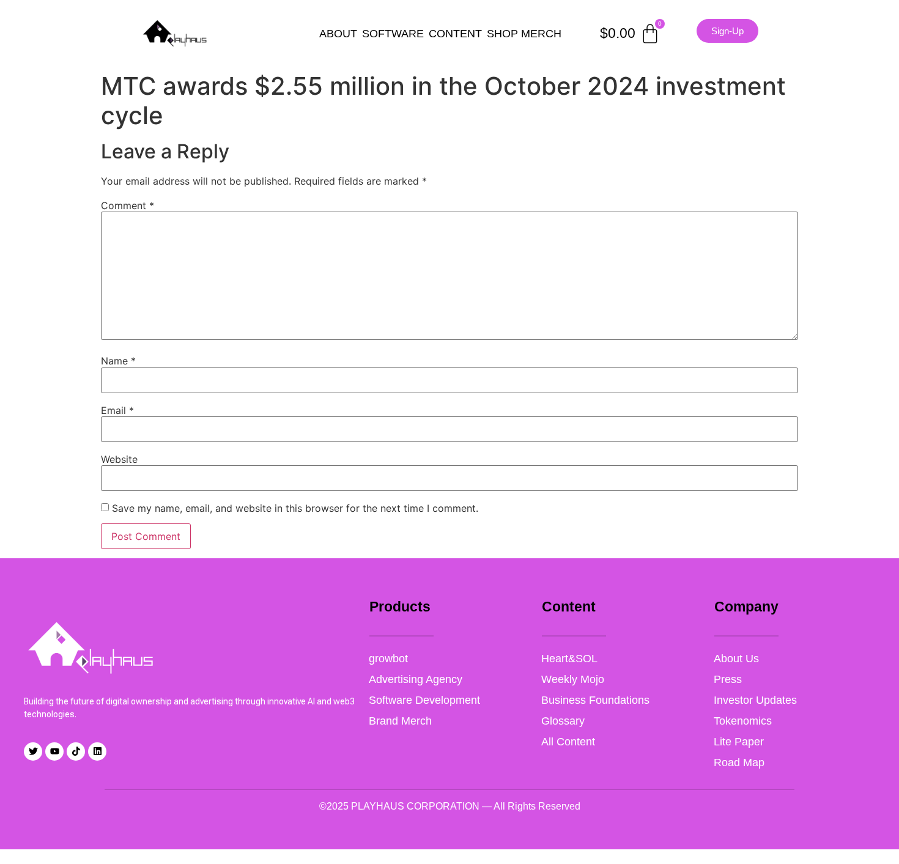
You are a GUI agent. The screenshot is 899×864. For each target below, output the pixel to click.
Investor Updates (755, 700)
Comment (127, 205)
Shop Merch (524, 34)
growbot (388, 658)
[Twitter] (33, 751)
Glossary (563, 721)
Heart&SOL (569, 658)
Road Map (739, 762)
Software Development (424, 700)
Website (119, 459)
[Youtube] (54, 751)
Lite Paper (739, 742)
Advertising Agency (415, 679)
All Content (568, 742)
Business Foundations (595, 700)
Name (118, 361)
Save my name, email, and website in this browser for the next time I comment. (295, 508)
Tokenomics (743, 721)
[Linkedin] (97, 751)
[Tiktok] (76, 751)
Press (728, 679)
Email (117, 410)
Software (393, 34)
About (338, 34)
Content (455, 34)
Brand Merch (400, 721)
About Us (736, 658)
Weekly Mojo (572, 679)
